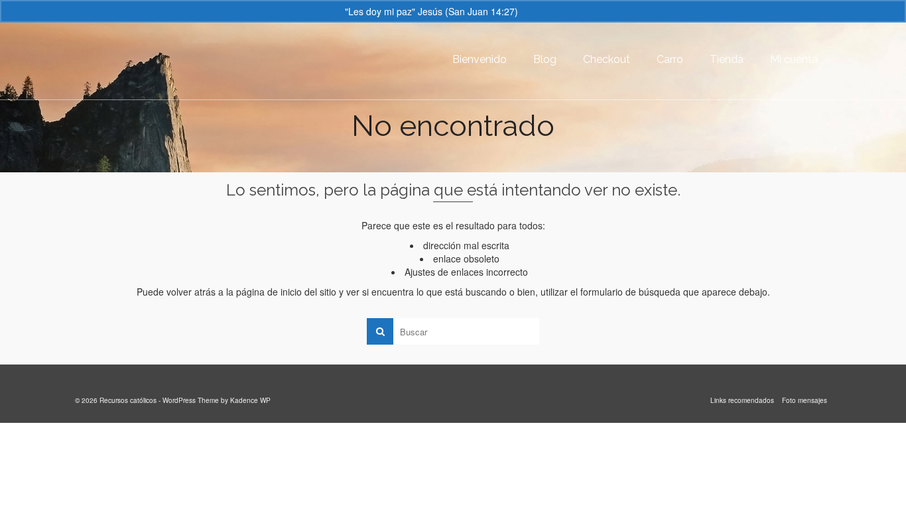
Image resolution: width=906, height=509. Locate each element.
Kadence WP (250, 400)
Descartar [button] (541, 11)
